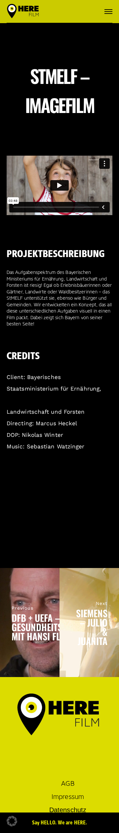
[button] (12, 821)
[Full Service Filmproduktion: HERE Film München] (23, 11)
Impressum (68, 797)
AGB (67, 783)
